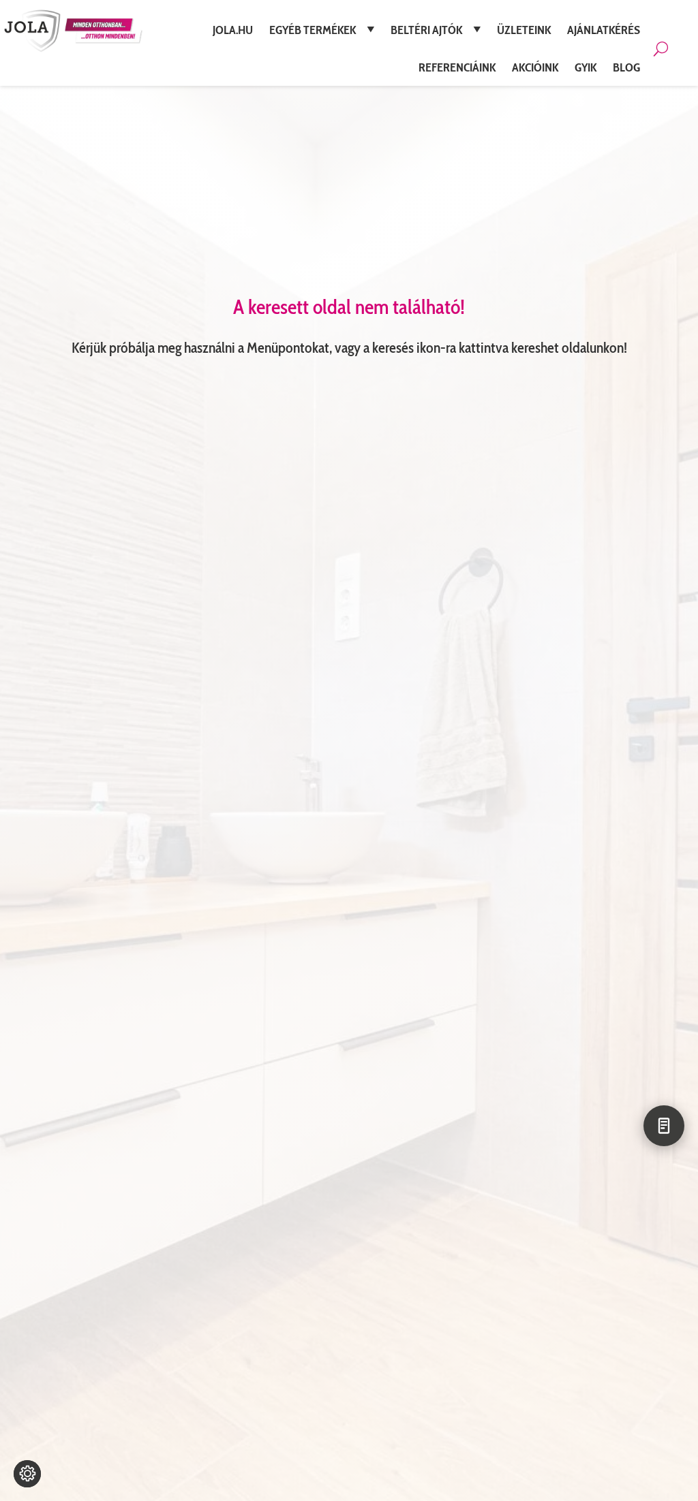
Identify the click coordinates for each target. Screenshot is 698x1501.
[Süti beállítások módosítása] (27, 1473)
